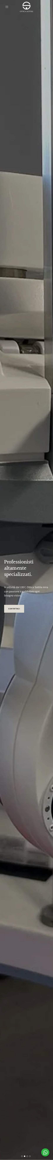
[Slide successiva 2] (24, 1156)
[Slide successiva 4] (30, 1156)
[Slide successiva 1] (22, 1156)
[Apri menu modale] (7, 7)
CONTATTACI (14, 608)
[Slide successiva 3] (27, 1156)
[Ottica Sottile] (26, 7)
